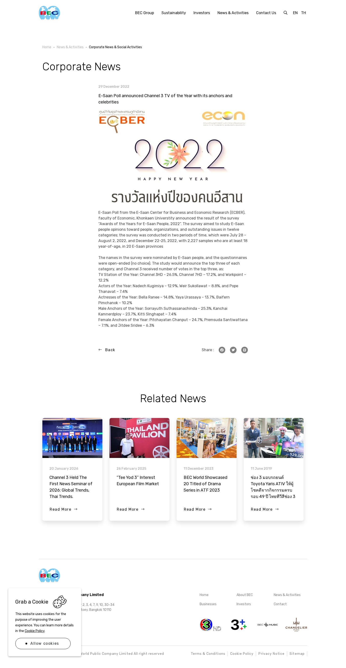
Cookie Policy (34, 631)
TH (303, 13)
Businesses (208, 604)
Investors (244, 604)
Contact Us (266, 13)
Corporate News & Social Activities (115, 47)
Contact (280, 604)
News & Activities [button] (233, 13)
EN (295, 13)
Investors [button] (201, 13)
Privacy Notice (271, 654)
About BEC (245, 595)
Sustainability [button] (173, 13)
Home (204, 595)
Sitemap (297, 654)
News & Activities (287, 595)
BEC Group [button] (144, 13)
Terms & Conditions (208, 654)
